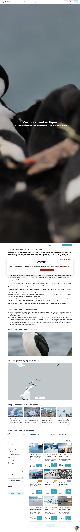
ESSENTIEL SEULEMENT (66, 259)
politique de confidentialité (63, 266)
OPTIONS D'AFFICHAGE (33, 269)
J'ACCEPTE (47, 269)
